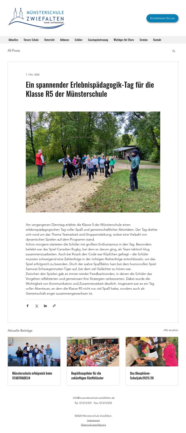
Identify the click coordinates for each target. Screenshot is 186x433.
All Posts (14, 51)
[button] (173, 50)
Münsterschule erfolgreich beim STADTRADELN (32, 375)
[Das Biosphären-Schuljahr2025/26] (152, 351)
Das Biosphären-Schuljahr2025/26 (142, 375)
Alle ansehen (171, 330)
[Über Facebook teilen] (27, 305)
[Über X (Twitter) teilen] (36, 305)
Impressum (93, 420)
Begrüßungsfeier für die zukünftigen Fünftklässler (87, 375)
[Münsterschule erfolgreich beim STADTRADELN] (34, 351)
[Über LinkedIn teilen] (45, 305)
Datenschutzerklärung (93, 424)
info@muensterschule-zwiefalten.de (94, 398)
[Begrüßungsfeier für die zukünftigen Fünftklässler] (93, 351)
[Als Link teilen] (54, 305)
